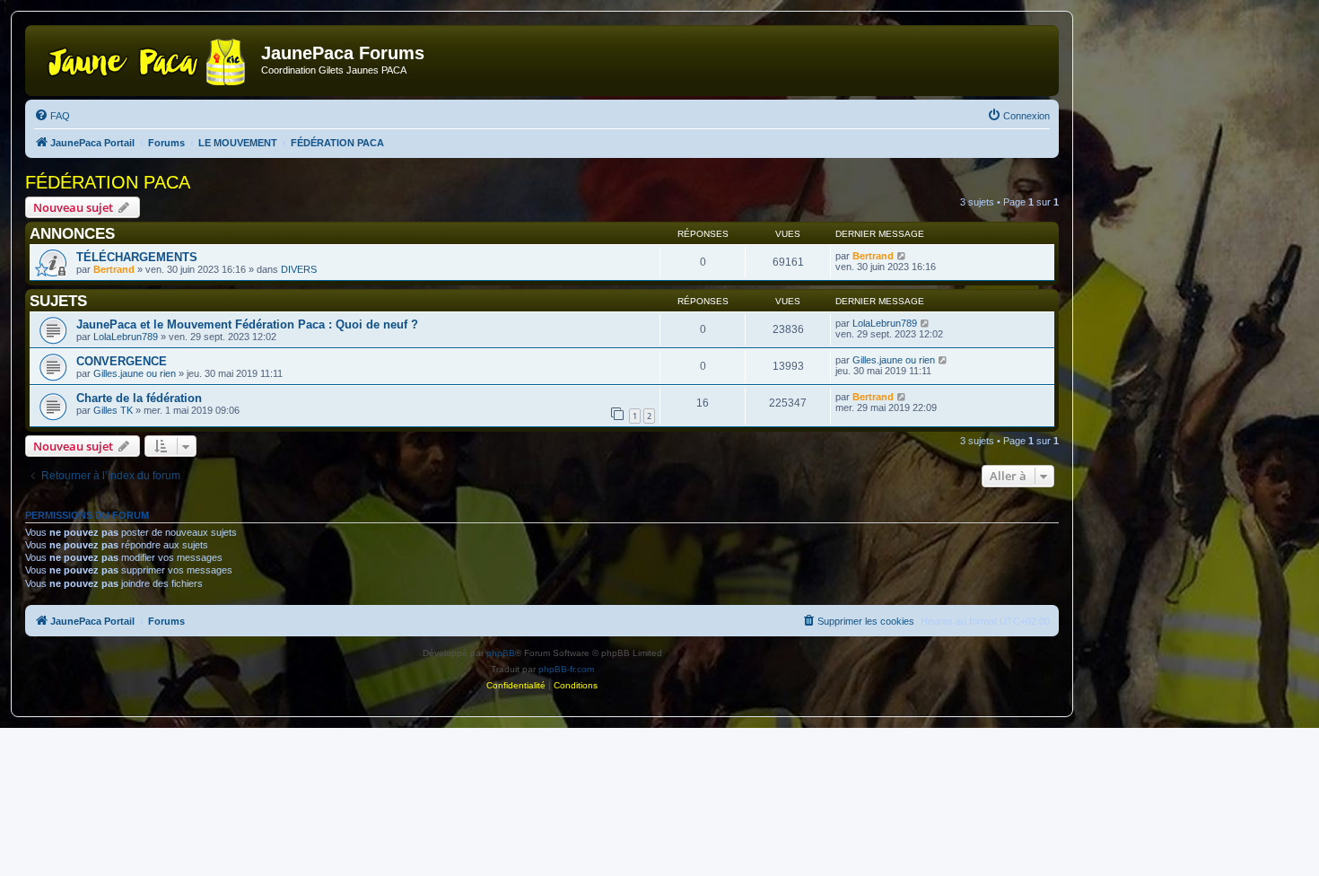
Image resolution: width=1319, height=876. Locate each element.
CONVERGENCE (121, 361)
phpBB (500, 653)
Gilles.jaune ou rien (134, 373)
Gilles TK (113, 410)
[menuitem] (52, 116)
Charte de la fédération (139, 398)
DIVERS (299, 269)
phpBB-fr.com (566, 669)
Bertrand (114, 269)
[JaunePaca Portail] (145, 58)
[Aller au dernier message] (902, 255)
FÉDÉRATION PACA (107, 182)
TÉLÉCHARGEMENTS (136, 257)
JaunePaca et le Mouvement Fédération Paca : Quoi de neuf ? (247, 324)
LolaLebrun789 (125, 336)
